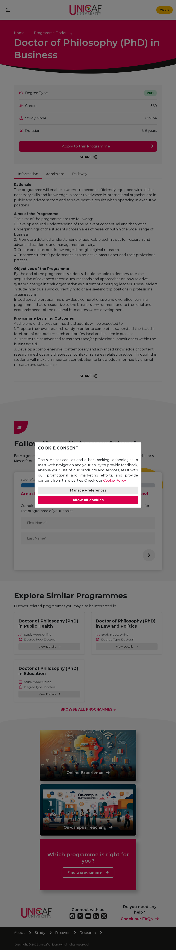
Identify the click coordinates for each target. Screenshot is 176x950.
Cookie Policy (114, 480)
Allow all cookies (88, 500)
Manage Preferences (88, 490)
